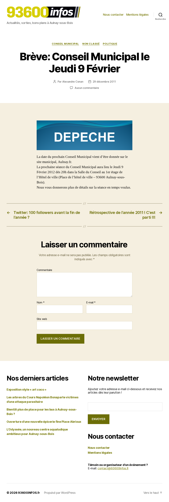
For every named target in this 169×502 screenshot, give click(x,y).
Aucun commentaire (87, 87)
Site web (42, 318)
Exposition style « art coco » (26, 389)
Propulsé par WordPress (60, 492)
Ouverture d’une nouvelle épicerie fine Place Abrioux (44, 421)
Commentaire (44, 270)
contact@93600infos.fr (113, 468)
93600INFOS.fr (29, 492)
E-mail (91, 302)
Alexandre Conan (72, 81)
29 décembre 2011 (104, 81)
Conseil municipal (65, 43)
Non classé (91, 43)
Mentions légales (137, 14)
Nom (41, 302)
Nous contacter (113, 14)
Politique (110, 43)
